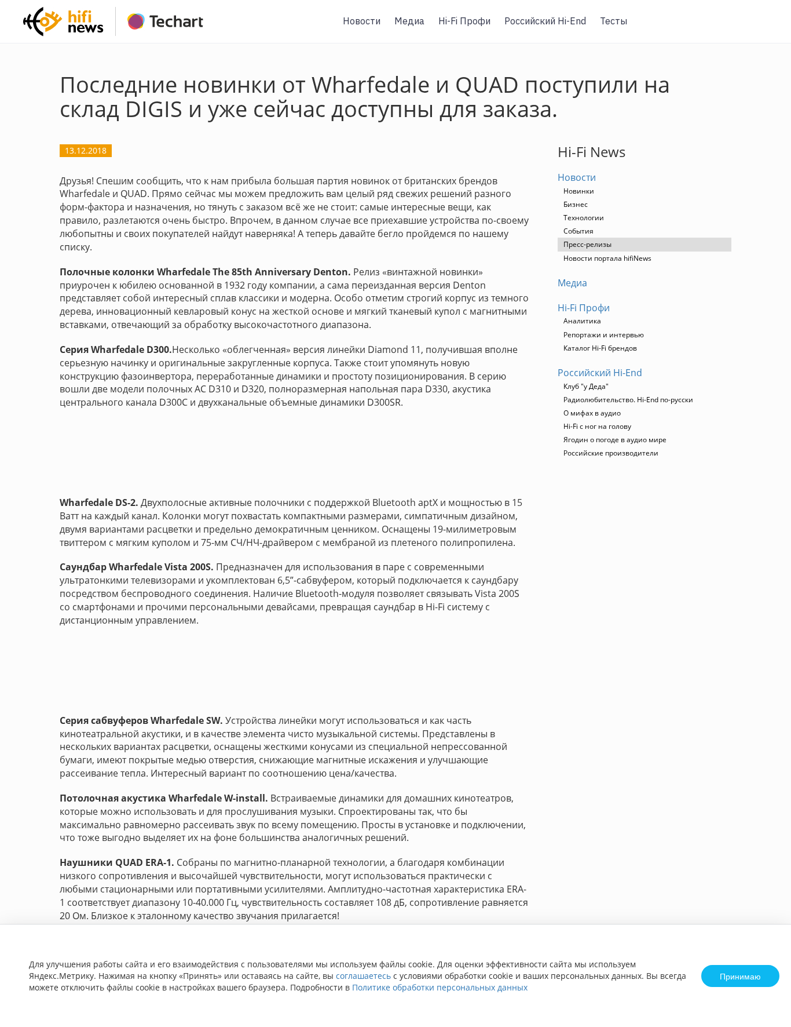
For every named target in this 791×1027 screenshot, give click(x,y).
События (578, 231)
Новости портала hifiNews (607, 258)
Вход (764, 28)
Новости (361, 21)
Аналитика (582, 321)
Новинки (578, 191)
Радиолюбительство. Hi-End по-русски (628, 400)
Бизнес (575, 204)
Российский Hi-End (545, 21)
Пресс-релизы (587, 244)
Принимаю (740, 976)
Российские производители (610, 453)
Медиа (409, 21)
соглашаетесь (363, 975)
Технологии (583, 218)
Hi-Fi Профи (464, 21)
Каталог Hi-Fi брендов (600, 348)
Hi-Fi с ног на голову (597, 426)
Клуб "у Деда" (586, 386)
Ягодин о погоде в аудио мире (615, 440)
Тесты (613, 21)
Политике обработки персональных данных (440, 987)
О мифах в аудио (592, 413)
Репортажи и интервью (603, 335)
